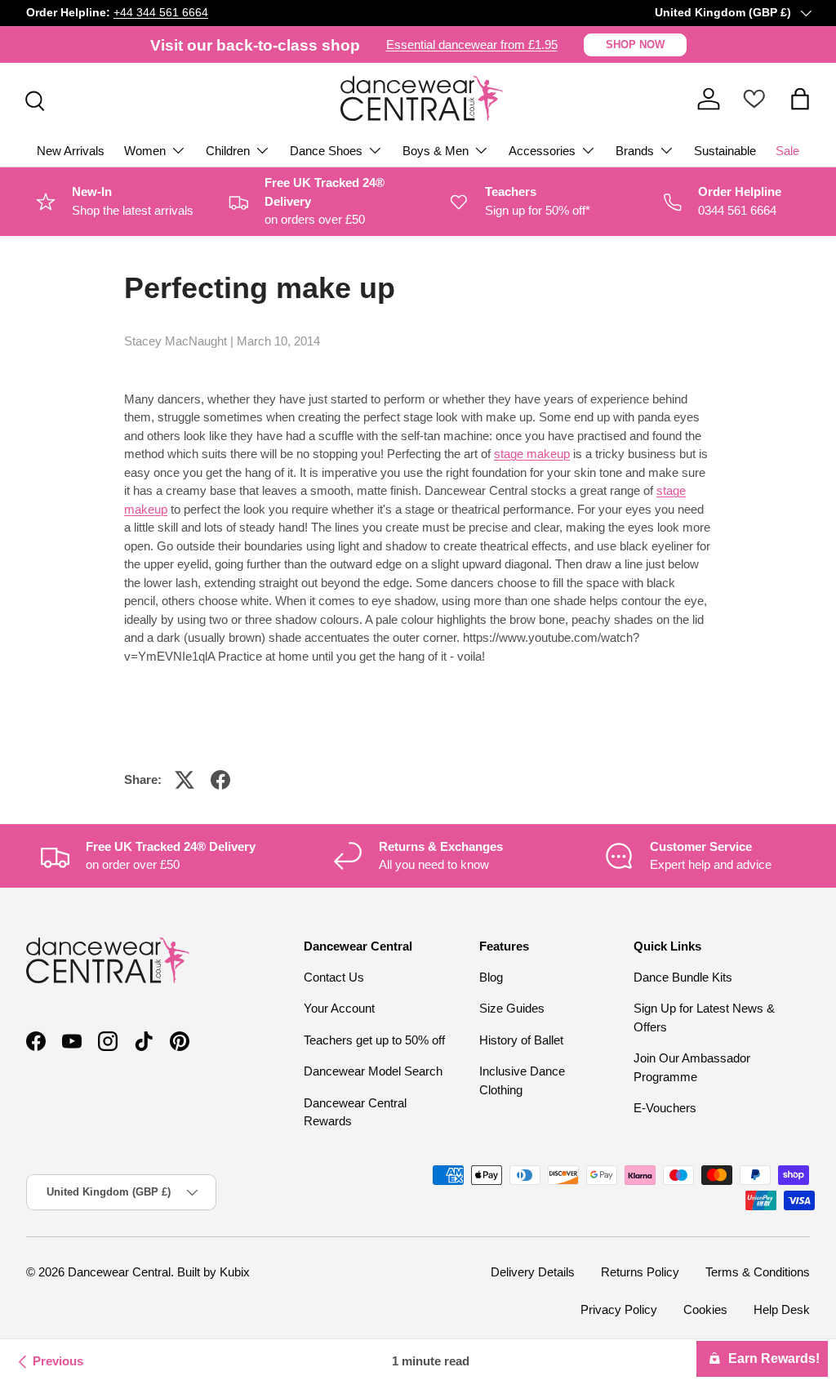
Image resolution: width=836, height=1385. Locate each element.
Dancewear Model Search (373, 1071)
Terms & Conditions (757, 1272)
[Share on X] (184, 780)
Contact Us (334, 977)
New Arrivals (70, 151)
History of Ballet (521, 1040)
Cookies (705, 1309)
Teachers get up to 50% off (374, 1040)
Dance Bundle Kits (683, 977)
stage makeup (532, 454)
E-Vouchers (665, 1108)
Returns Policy (640, 1272)
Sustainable (725, 151)
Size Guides (512, 1008)
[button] (800, 99)
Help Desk (782, 1309)
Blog (491, 977)
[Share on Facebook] (220, 780)
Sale (787, 151)
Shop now (635, 44)
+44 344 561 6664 (160, 13)
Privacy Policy (618, 1309)
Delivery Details (533, 1272)
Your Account (339, 1008)
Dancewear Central (119, 1272)
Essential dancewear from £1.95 (472, 44)
